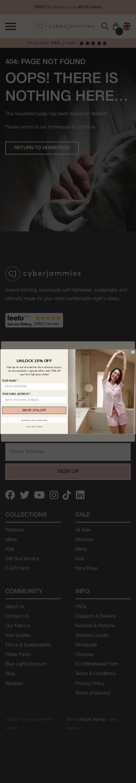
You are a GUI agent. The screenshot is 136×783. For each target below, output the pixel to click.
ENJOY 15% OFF (34, 410)
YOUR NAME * (10, 380)
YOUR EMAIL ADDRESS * (16, 394)
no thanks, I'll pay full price (34, 420)
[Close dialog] (132, 352)
